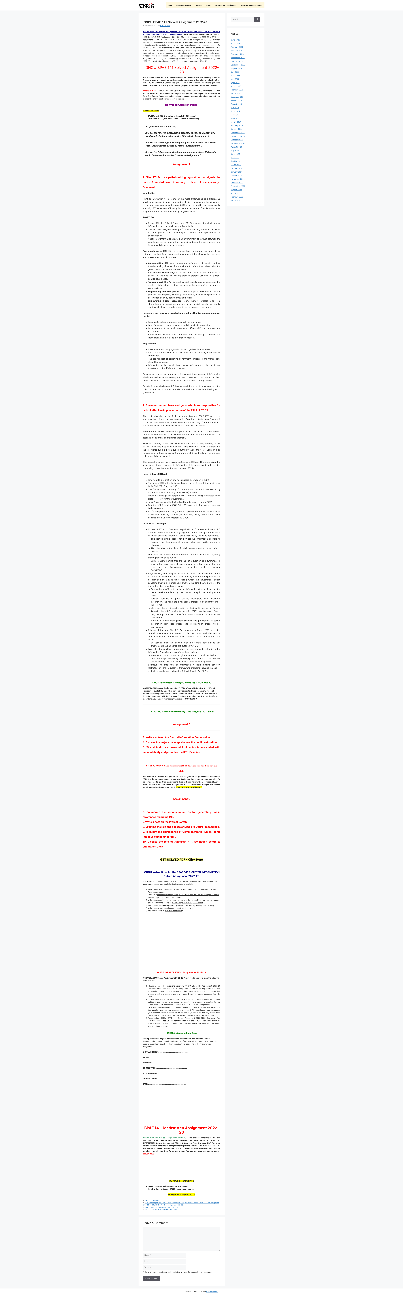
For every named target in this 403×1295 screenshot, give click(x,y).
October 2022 (237, 183)
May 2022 (235, 193)
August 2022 (236, 190)
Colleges (199, 5)
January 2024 (237, 129)
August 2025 (236, 68)
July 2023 (235, 150)
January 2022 (236, 200)
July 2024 (235, 108)
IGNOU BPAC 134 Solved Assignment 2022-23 (162, 1209)
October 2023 (237, 140)
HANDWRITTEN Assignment (226, 5)
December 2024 (238, 97)
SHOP (208, 5)
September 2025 (238, 65)
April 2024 (235, 118)
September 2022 (238, 186)
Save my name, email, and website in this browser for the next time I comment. (178, 1272)
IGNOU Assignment (152, 1200)
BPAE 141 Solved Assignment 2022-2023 (183, 1203)
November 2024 (238, 100)
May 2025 (235, 79)
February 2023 (237, 168)
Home (170, 5)
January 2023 (237, 172)
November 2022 (238, 179)
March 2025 (236, 86)
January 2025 (236, 93)
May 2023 (235, 158)
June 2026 (235, 40)
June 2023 (235, 154)
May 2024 (235, 115)
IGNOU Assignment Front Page (181, 1033)
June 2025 (235, 76)
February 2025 (237, 90)
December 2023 (238, 133)
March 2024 (236, 122)
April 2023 (235, 161)
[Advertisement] (181, 941)
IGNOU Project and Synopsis (251, 5)
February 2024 (237, 125)
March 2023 (236, 165)
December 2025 (237, 54)
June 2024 (235, 111)
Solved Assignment (183, 5)
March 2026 (236, 43)
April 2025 (235, 83)
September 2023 (238, 143)
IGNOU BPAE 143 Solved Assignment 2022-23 (161, 1207)
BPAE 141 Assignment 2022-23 (156, 1203)
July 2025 (235, 72)
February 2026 (237, 47)
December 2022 (237, 175)
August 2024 (236, 104)
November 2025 (238, 58)
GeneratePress (212, 1292)
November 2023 (238, 136)
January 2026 (237, 51)
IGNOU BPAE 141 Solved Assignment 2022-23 (166, 1205)
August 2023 (236, 147)
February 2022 (237, 197)
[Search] (257, 19)
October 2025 (237, 61)
